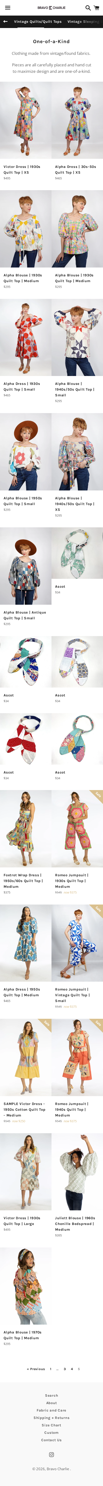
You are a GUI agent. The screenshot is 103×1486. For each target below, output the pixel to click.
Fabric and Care (51, 1410)
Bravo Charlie (58, 1468)
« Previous (36, 1369)
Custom (51, 1432)
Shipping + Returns (52, 1418)
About (51, 1403)
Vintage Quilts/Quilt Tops (38, 21)
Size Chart (51, 1425)
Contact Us (51, 1440)
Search (51, 1395)
